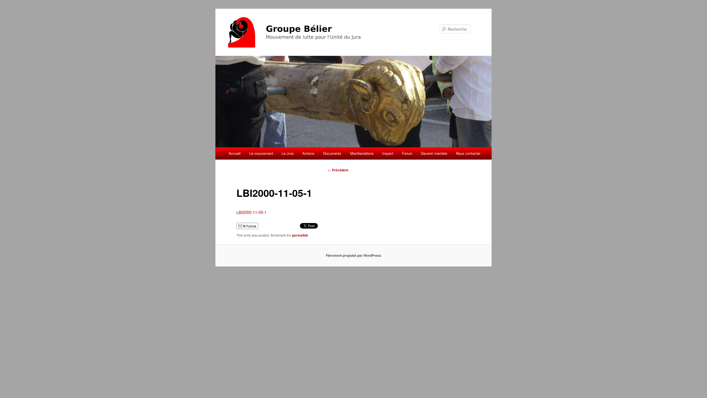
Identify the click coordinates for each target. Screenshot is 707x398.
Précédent (338, 169)
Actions (308, 153)
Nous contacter (468, 153)
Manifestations (362, 153)
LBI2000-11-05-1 (251, 212)
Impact (387, 153)
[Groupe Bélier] (316, 32)
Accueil (235, 153)
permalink (300, 235)
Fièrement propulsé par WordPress (353, 255)
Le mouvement (261, 153)
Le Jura (288, 153)
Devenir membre (434, 153)
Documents (332, 153)
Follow (251, 226)
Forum (407, 153)
